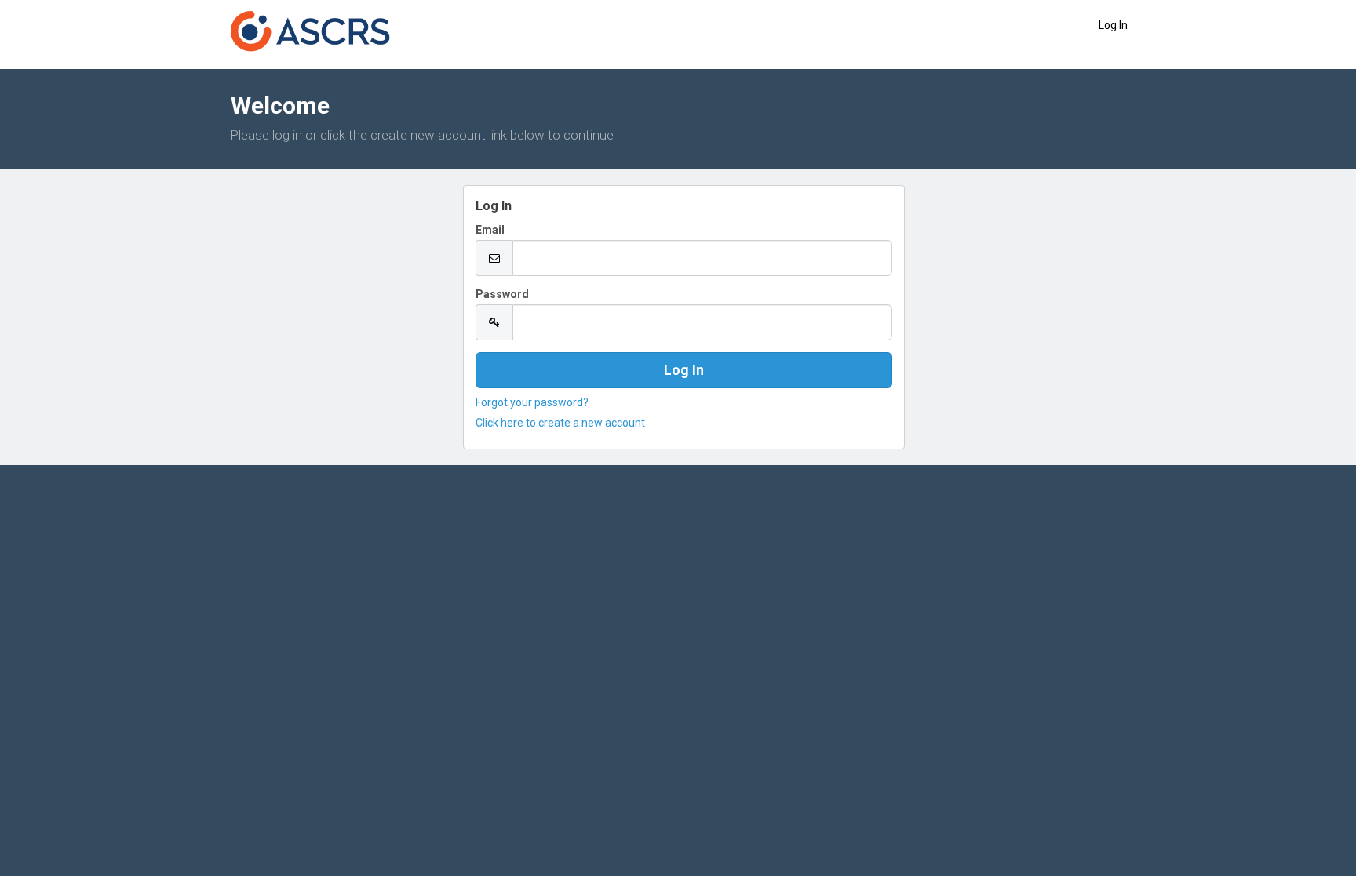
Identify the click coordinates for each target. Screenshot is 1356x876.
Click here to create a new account (560, 422)
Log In (1113, 25)
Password (502, 294)
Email (490, 230)
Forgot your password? (532, 402)
